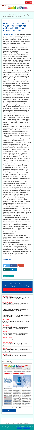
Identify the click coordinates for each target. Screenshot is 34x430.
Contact (8, 423)
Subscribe (17, 289)
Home (3, 15)
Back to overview (8, 276)
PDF (9, 410)
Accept (19, 428)
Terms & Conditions (17, 423)
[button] (6, 265)
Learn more (26, 428)
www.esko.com (7, 259)
